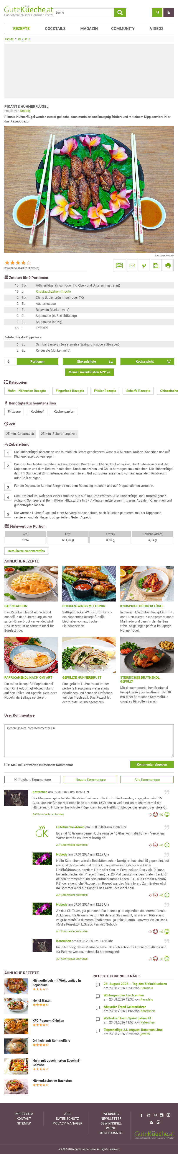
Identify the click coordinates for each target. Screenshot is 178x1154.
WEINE (111, 1128)
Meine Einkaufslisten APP (87, 372)
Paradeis (146, 988)
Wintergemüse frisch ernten (124, 995)
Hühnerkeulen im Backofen (52, 1081)
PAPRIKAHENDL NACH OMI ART (28, 678)
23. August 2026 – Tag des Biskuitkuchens (135, 984)
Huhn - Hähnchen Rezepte (27, 391)
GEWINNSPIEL (111, 1123)
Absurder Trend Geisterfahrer (125, 1007)
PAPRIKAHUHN (15, 606)
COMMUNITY (123, 28)
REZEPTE (21, 28)
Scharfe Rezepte (138, 391)
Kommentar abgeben (152, 764)
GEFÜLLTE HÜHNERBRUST (81, 678)
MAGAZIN (89, 28)
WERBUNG (111, 1114)
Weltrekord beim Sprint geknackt (127, 1018)
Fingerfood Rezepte (70, 391)
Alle (147, 780)
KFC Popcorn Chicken (48, 1021)
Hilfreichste (32, 780)
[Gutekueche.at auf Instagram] (161, 1115)
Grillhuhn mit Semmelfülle (51, 1041)
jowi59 (145, 1034)
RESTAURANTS (111, 1133)
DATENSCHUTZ (67, 1119)
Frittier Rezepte (105, 391)
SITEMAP (24, 1123)
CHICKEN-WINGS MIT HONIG (83, 606)
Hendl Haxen (42, 1000)
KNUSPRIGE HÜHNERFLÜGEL (141, 606)
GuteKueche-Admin (70, 827)
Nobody (25, 110)
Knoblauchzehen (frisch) (53, 291)
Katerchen (40, 792)
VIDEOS (156, 28)
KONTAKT (24, 1119)
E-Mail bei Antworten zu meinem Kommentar (40, 765)
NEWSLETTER (111, 1119)
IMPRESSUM (24, 1114)
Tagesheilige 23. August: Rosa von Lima (133, 1030)
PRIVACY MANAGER (67, 1123)
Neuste (91, 780)
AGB (67, 1114)
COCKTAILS (55, 28)
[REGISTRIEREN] (168, 12)
